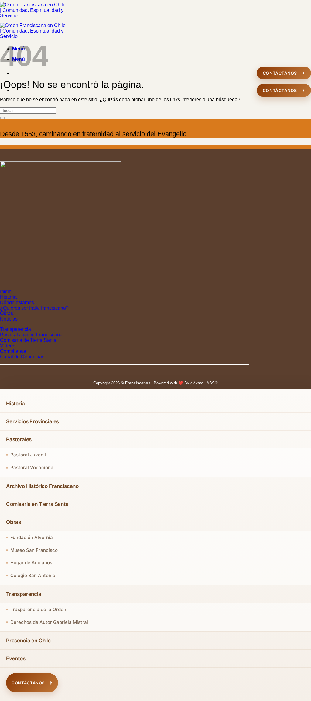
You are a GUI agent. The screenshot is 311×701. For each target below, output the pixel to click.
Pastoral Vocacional (32, 467)
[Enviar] (2, 118)
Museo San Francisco (34, 550)
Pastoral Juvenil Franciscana (31, 334)
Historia (8, 297)
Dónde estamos (17, 302)
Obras (6, 313)
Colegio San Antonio (32, 575)
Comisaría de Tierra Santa (28, 340)
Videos (7, 345)
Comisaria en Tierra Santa (37, 504)
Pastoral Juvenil (28, 455)
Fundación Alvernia (31, 537)
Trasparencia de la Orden (38, 609)
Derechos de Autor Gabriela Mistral (49, 622)
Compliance (13, 351)
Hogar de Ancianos (31, 562)
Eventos (16, 658)
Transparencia (15, 329)
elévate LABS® (204, 383)
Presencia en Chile (28, 640)
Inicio (6, 291)
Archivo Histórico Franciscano (42, 486)
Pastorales (19, 439)
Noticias (9, 318)
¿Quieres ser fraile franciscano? (34, 308)
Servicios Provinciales (32, 421)
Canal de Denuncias (22, 356)
